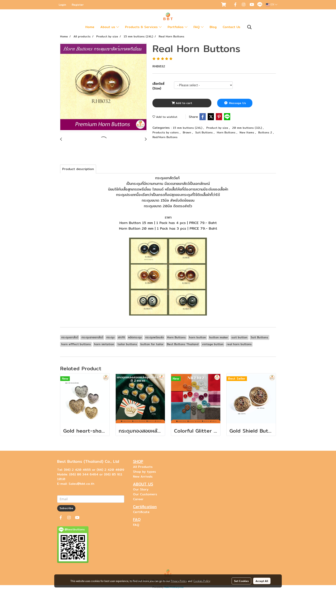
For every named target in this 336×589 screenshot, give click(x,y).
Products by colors (166, 132)
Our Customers (145, 494)
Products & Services (142, 27)
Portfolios (176, 27)
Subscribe (66, 508)
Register (78, 5)
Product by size (217, 128)
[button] (249, 27)
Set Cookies (241, 581)
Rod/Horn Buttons (165, 137)
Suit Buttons (204, 132)
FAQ (197, 27)
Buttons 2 (265, 132)
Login (62, 5)
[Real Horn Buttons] (103, 87)
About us (108, 27)
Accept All (262, 581)
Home (89, 27)
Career (138, 499)
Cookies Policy (201, 581)
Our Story (141, 489)
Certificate (141, 512)
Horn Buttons (226, 132)
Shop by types (144, 471)
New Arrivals (143, 476)
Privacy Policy (179, 581)
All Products (143, 466)
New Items (247, 132)
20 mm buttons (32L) (247, 128)
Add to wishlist (166, 117)
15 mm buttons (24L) (188, 128)
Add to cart (183, 103)
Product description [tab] (78, 169)
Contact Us (231, 27)
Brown (187, 132)
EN (272, 4)
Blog (213, 27)
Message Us (237, 103)
